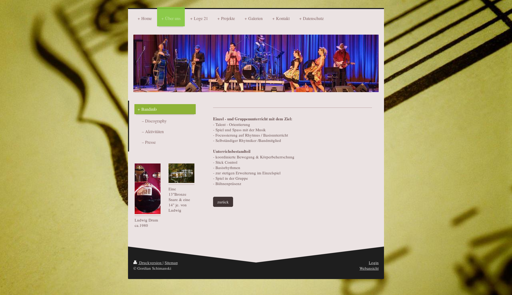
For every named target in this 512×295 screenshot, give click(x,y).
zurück (223, 201)
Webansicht (369, 268)
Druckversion (150, 262)
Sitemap (171, 262)
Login (374, 262)
